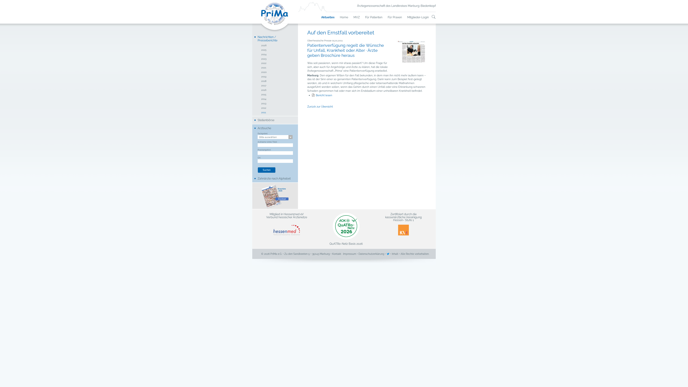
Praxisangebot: (264, 150)
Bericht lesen (324, 95)
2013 (263, 103)
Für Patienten (373, 17)
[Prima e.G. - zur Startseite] (275, 17)
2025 (263, 50)
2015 (263, 95)
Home (344, 17)
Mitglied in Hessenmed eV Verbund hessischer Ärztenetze (286, 216)
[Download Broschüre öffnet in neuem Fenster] (275, 196)
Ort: (259, 157)
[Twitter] (388, 253)
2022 (263, 63)
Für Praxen (395, 17)
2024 (263, 54)
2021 (263, 68)
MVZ (356, 17)
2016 (263, 90)
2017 (263, 86)
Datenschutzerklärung (371, 253)
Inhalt (395, 253)
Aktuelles (328, 17)
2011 (263, 112)
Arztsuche (264, 128)
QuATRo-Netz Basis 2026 (346, 243)
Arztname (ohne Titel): (267, 142)
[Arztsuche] (433, 17)
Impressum (349, 253)
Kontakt (336, 253)
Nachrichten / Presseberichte (267, 38)
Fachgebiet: (263, 133)
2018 (263, 81)
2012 (263, 108)
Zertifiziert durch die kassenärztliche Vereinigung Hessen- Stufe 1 (403, 217)
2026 (264, 45)
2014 (263, 99)
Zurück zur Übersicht (320, 106)
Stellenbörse (266, 120)
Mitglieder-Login (418, 17)
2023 (263, 59)
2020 (264, 72)
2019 (263, 77)
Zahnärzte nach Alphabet (274, 178)
